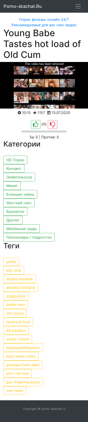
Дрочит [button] (13, 220)
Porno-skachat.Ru (23, 6)
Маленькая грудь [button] (21, 228)
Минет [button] (12, 185)
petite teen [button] (15, 304)
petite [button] (11, 261)
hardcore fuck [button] (18, 322)
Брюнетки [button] (15, 211)
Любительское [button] (19, 177)
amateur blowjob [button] (20, 287)
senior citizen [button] (17, 339)
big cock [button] (13, 270)
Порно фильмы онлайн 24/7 (44, 19)
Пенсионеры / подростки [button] (29, 237)
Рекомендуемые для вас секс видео (44, 25)
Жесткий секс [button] (19, 203)
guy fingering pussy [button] (23, 382)
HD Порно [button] (15, 160)
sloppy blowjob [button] (19, 279)
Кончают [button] (13, 168)
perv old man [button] (17, 373)
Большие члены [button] (20, 194)
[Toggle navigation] (78, 6)
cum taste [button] (14, 390)
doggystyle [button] (15, 296)
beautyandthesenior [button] (23, 347)
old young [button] (14, 313)
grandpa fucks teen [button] (22, 365)
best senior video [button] (21, 356)
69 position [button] (16, 330)
